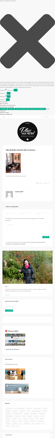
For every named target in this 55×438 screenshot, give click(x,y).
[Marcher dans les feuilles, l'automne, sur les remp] (6, 380)
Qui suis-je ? (7, 179)
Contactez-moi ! (8, 319)
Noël (20, 306)
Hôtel (42, 300)
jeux (20, 303)
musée (41, 303)
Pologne (33, 306)
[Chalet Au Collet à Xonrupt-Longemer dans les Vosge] (20, 408)
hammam (30, 300)
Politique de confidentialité (40, 435)
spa (21, 308)
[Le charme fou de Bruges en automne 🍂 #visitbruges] (34, 380)
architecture (9, 293)
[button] (52, 419)
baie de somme (37, 293)
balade (45, 293)
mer (37, 303)
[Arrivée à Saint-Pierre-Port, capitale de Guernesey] (34, 408)
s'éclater (15, 308)
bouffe (44, 295)
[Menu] (3, 1)
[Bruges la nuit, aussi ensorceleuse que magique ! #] (6, 367)
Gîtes (23, 300)
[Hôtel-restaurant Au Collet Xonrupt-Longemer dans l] (6, 394)
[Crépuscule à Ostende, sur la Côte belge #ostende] (20, 394)
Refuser (36, 431)
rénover (8, 308)
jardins (14, 303)
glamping (17, 300)
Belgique (15, 295)
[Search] (51, 1)
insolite (8, 303)
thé (33, 308)
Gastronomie (9, 300)
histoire (36, 300)
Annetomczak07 (19, 76)
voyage (8, 311)
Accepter (25, 431)
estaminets (42, 298)
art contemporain (19, 293)
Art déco (29, 293)
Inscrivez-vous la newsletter (27, 352)
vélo (13, 311)
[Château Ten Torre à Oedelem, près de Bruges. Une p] (6, 408)
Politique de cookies (31, 435)
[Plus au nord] (27, 17)
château (26, 298)
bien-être (22, 295)
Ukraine (38, 308)
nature (8, 306)
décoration (34, 298)
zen (18, 311)
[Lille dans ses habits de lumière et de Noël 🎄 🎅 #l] (20, 367)
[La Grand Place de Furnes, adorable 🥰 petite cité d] (34, 394)
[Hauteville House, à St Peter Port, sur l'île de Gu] (6, 422)
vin (43, 308)
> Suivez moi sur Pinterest (12, 234)
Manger (31, 303)
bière (28, 295)
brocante (8, 298)
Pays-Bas (26, 306)
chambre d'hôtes (17, 298)
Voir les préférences (47, 431)
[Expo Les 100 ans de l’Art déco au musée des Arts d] (34, 367)
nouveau (14, 306)
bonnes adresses (36, 295)
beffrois (8, 295)
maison (25, 303)
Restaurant (40, 306)
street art (26, 308)
